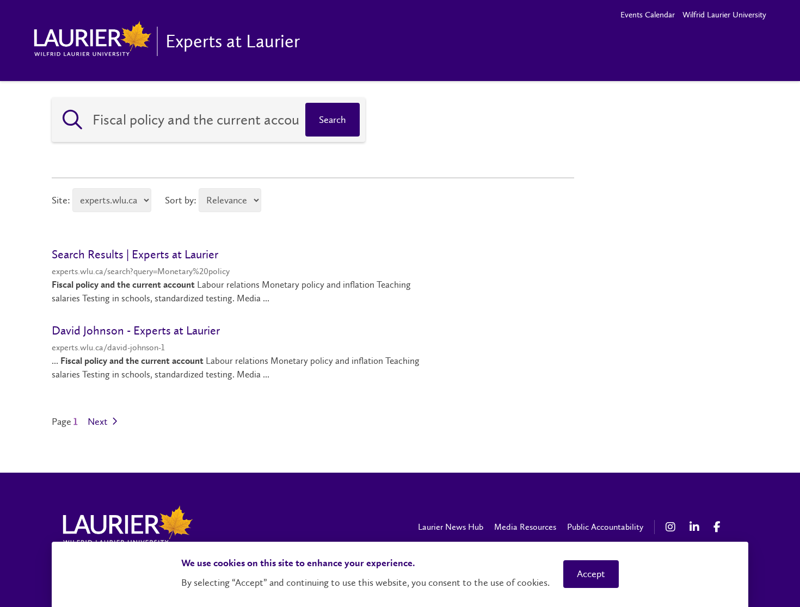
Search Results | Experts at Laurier (135, 254)
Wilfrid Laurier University (724, 15)
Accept (591, 574)
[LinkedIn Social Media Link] (696, 527)
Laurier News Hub (450, 527)
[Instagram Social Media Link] (672, 527)
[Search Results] (72, 120)
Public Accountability (605, 527)
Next (99, 422)
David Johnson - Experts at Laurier (136, 330)
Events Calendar (647, 15)
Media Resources (525, 527)
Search (332, 120)
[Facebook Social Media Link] (720, 527)
